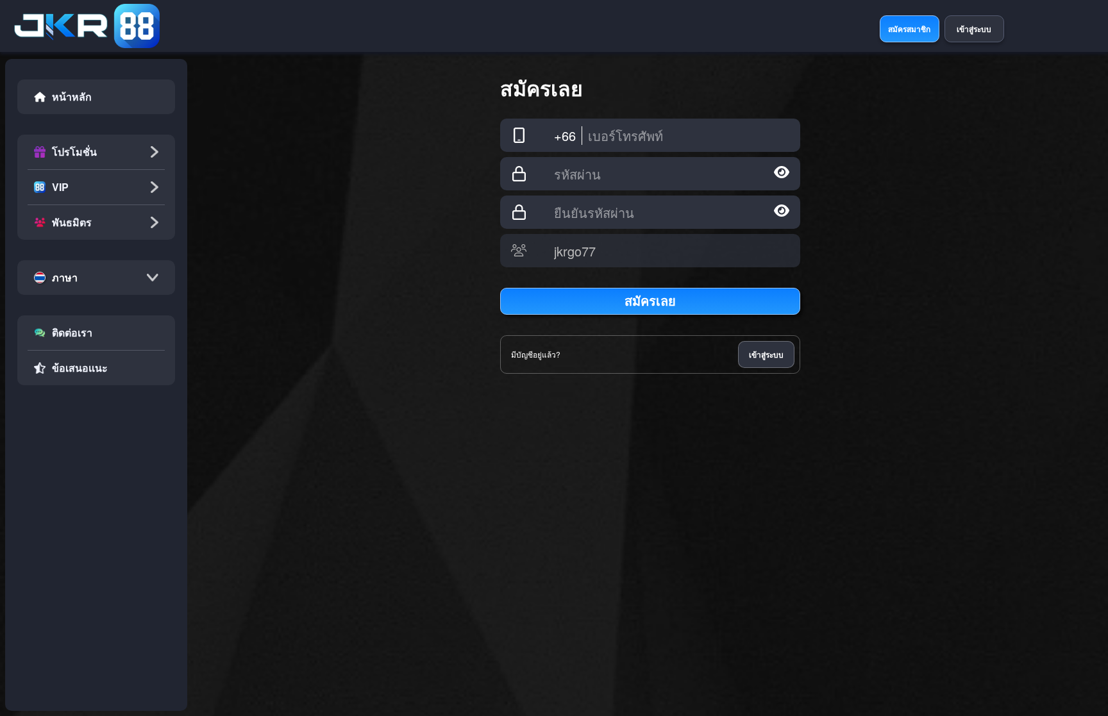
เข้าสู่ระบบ (766, 354)
